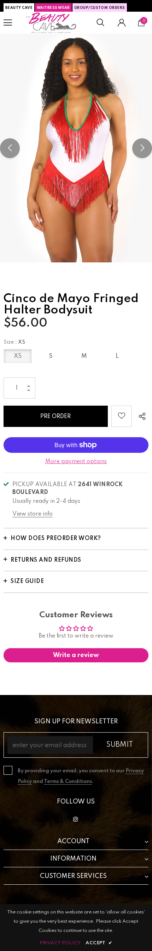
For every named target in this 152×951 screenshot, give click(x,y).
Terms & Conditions (68, 781)
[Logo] (51, 23)
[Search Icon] (100, 23)
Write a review (76, 655)
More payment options (76, 462)
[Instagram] (75, 819)
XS (18, 356)
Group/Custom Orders (99, 8)
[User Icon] (121, 23)
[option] (76, 148)
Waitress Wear (53, 8)
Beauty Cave (19, 8)
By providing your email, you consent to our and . (81, 776)
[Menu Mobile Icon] (8, 22)
